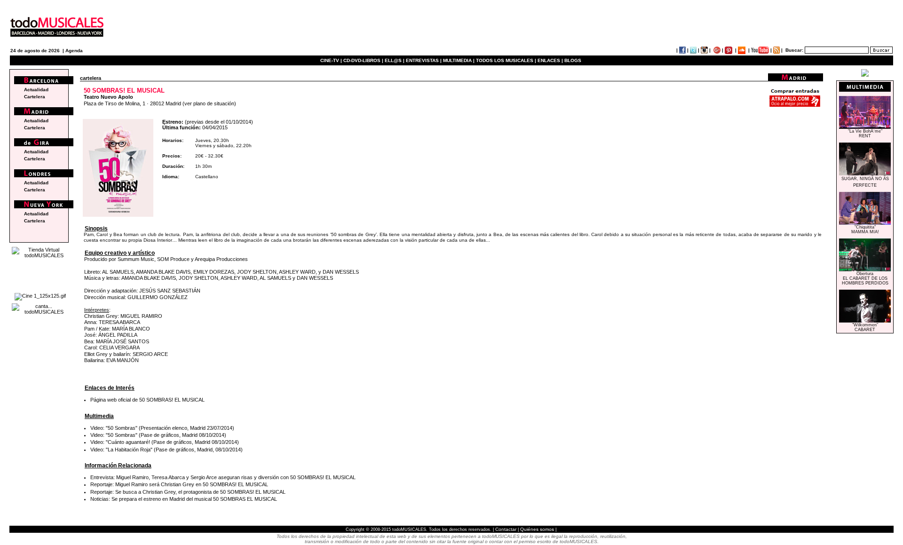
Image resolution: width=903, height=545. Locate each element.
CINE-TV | (331, 60)
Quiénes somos (537, 529)
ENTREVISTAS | (424, 60)
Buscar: (794, 50)
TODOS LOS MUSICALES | (506, 60)
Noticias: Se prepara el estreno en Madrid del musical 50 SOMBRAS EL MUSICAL (183, 499)
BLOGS (572, 60)
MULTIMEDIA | (459, 60)
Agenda (74, 50)
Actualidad (36, 89)
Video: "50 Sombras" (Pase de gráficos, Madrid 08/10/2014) (158, 435)
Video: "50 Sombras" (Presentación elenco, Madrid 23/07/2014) (162, 428)
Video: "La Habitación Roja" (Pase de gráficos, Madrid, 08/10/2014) (166, 449)
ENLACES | (550, 60)
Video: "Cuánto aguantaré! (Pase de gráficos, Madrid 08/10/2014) (164, 442)
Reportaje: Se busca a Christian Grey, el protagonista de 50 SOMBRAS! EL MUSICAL (187, 492)
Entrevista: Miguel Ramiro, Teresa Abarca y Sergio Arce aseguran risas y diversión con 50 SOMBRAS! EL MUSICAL (223, 477)
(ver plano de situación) (209, 103)
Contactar (505, 529)
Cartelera (34, 96)
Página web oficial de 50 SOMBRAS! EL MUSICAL (147, 400)
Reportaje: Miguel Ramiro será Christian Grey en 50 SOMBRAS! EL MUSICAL (179, 484)
